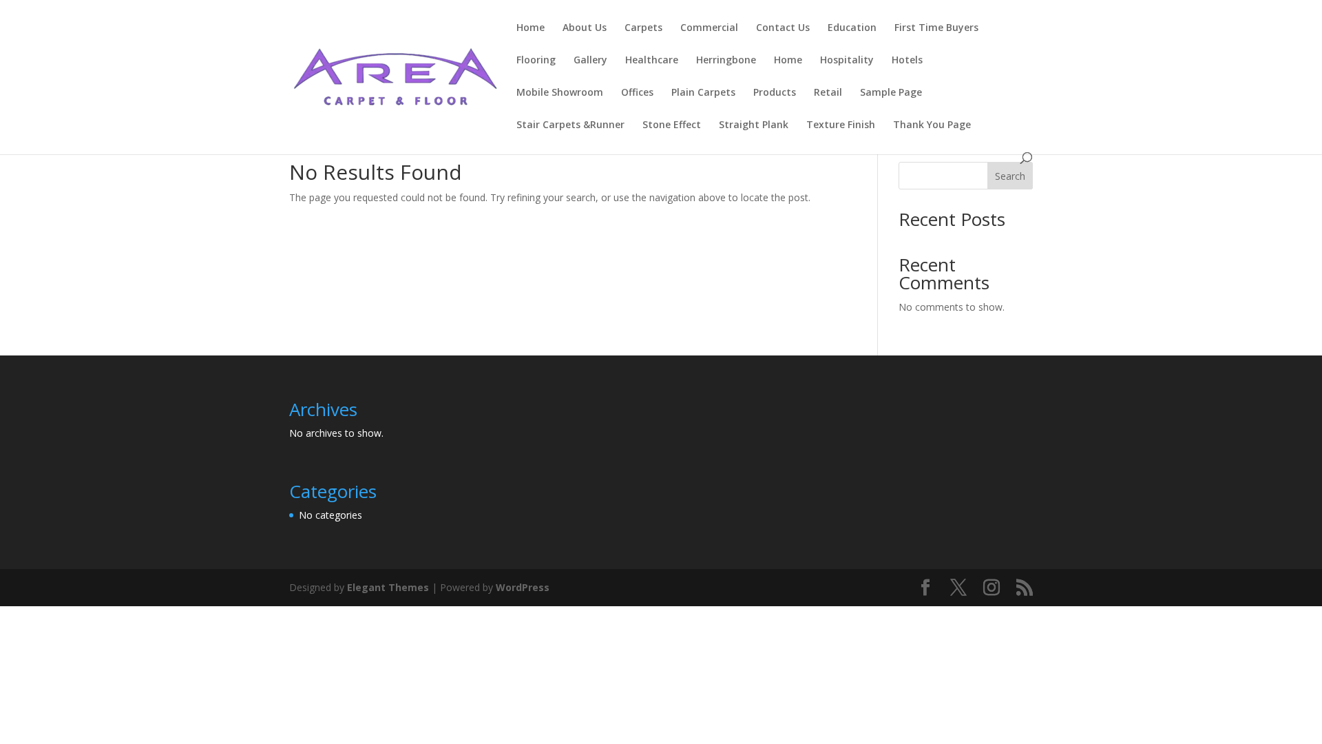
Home (530, 28)
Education (852, 28)
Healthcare (651, 60)
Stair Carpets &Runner (570, 125)
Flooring (536, 60)
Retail (828, 93)
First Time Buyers (936, 28)
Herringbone (726, 60)
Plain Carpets (703, 93)
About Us (585, 28)
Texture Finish (840, 125)
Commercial (709, 28)
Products (774, 93)
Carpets (643, 28)
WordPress (522, 587)
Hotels (907, 60)
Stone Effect (671, 125)
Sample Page (891, 93)
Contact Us (783, 28)
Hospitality (847, 60)
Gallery (590, 60)
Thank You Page (932, 125)
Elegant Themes (388, 587)
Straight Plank (753, 125)
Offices (637, 93)
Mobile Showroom (559, 93)
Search (1010, 176)
